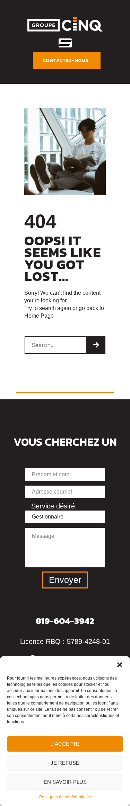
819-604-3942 (65, 620)
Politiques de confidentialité (65, 797)
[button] (119, 664)
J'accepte (65, 744)
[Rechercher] (96, 345)
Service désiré (53, 506)
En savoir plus (65, 782)
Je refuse (65, 763)
